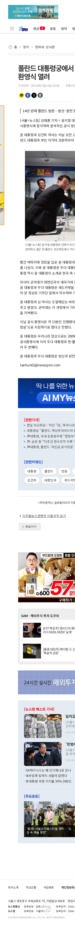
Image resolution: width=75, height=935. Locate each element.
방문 (64, 471)
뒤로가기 (30, 526)
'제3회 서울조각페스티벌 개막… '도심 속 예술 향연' (48, 830)
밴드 (40, 95)
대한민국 (50, 480)
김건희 (31, 480)
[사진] (43, 725)
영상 (36, 28)
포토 (53, 28)
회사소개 (13, 887)
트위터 (34, 95)
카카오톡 (21, 95)
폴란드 (48, 471)
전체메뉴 (12, 28)
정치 (64, 28)
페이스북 (27, 95)
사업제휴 (48, 887)
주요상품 (31, 887)
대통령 (31, 471)
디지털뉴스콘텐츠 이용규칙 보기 (44, 515)
